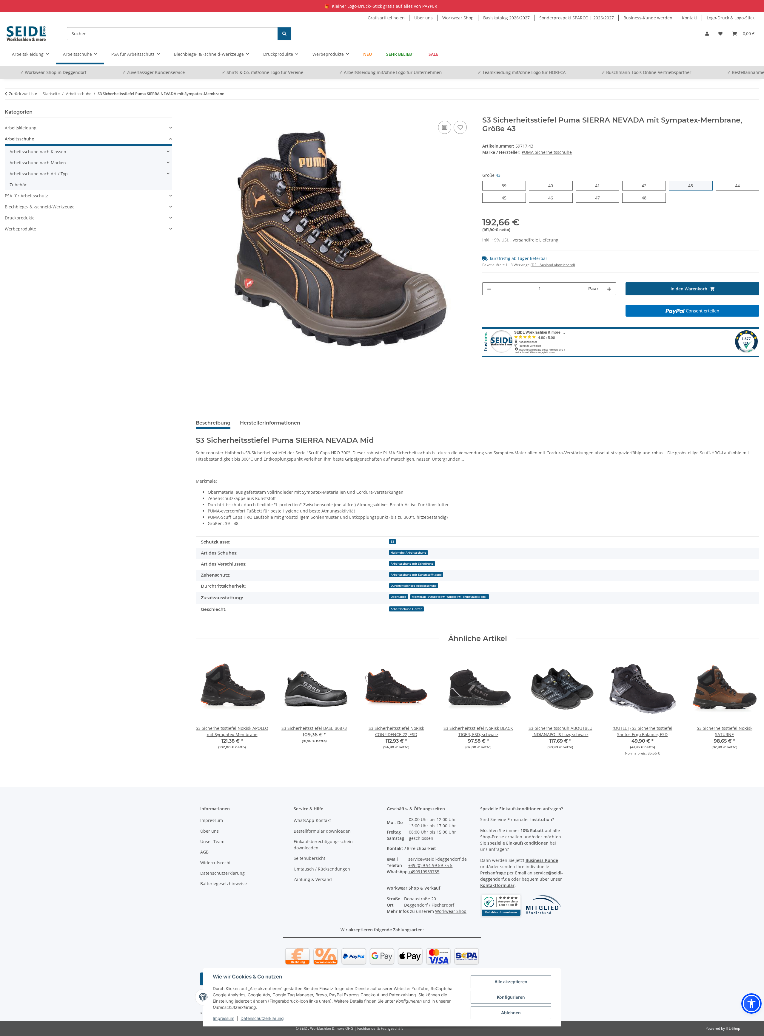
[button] (707, 33)
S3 (392, 541)
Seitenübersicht (309, 858)
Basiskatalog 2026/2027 (506, 18)
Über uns (423, 18)
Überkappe (398, 596)
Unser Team (212, 841)
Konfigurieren (511, 997)
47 (599, 198)
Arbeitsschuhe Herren (406, 609)
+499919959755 (423, 871)
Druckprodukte (20, 218)
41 (599, 185)
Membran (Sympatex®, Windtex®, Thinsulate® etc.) (449, 596)
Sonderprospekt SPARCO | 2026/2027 (576, 18)
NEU (367, 54)
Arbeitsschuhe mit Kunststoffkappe (416, 574)
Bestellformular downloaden (322, 831)
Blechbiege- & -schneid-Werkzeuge (40, 207)
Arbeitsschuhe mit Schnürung (412, 563)
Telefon (752, 72)
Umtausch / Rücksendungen (322, 869)
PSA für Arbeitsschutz (26, 196)
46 (552, 198)
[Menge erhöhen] (609, 289)
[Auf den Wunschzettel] (460, 127)
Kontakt (689, 18)
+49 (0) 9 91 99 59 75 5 (430, 865)
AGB (204, 852)
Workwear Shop (458, 18)
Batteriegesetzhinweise (223, 883)
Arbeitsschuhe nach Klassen (38, 151)
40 (552, 185)
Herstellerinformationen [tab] (270, 423)
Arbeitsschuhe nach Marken (38, 162)
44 (739, 185)
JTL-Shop (733, 1028)
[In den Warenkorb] (200, 112)
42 (646, 185)
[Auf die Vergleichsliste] (444, 127)
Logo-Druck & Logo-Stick (730, 18)
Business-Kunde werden (647, 18)
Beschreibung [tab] (213, 423)
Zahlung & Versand (313, 879)
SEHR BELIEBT (400, 54)
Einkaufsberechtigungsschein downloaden (323, 845)
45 (506, 198)
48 (646, 198)
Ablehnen (511, 1012)
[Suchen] (284, 33)
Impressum (223, 1018)
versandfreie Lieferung (535, 240)
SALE (433, 54)
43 (692, 185)
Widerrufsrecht (215, 862)
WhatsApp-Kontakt (312, 820)
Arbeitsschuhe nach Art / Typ (39, 173)
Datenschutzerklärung (262, 1018)
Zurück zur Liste (23, 93)
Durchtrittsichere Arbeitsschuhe (414, 585)
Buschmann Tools (584, 72)
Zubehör (18, 185)
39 (506, 185)
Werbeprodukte (20, 229)
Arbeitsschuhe (19, 139)
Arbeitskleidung (20, 128)
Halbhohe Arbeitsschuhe (408, 552)
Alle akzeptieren (511, 981)
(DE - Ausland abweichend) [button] (553, 264)
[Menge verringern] (489, 289)
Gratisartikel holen (386, 18)
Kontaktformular (497, 885)
